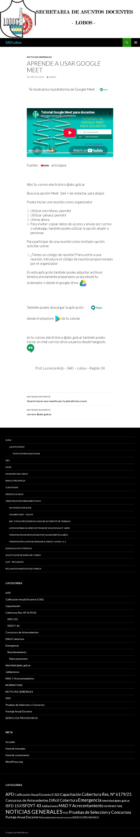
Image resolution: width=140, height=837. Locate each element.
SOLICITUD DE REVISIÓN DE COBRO (23, 555)
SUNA (8, 440)
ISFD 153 (12, 619)
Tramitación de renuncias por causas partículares (38, 534)
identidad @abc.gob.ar (18, 665)
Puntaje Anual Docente (18, 711)
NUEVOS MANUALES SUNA (26, 453)
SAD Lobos (13, 42)
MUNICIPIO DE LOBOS (16, 473)
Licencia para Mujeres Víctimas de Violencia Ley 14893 (39, 528)
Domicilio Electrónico (18, 548)
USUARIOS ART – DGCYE (21, 514)
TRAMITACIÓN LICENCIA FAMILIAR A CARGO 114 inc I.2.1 (37, 541)
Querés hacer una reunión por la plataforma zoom (57, 399)
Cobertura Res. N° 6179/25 (20, 612)
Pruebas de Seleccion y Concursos (25, 704)
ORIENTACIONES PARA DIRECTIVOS (23, 501)
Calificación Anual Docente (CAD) (24, 599)
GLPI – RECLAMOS (14, 562)
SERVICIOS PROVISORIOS (21, 718)
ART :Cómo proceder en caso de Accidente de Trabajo (40, 521)
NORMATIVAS (14, 685)
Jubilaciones (12, 671)
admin (52, 77)
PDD (8, 698)
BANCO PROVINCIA (15, 480)
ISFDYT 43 (13, 625)
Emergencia (12, 645)
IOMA (8, 467)
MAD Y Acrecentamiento (19, 678)
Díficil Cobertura (14, 638)
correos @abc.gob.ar (39, 412)
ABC (7, 460)
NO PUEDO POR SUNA (20, 507)
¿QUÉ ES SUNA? (17, 446)
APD (8, 592)
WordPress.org (14, 761)
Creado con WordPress (16, 832)
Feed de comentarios (17, 755)
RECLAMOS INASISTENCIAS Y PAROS (23, 568)
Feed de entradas (15, 748)
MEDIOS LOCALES (14, 494)
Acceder (10, 741)
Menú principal (135, 42)
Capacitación (12, 606)
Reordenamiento (16, 652)
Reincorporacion (18, 658)
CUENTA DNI (11, 487)
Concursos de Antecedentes (22, 632)
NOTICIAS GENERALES (39, 57)
